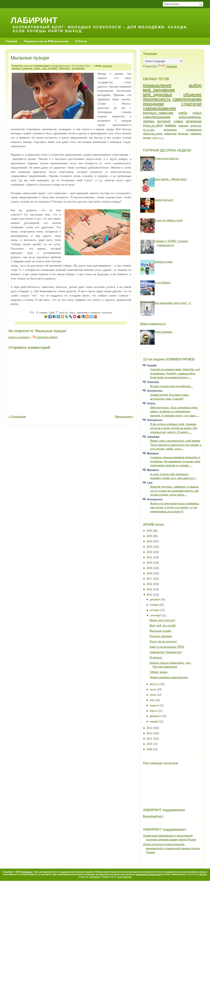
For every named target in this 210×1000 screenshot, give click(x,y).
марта (154, 710)
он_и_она (148, 129)
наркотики (64, 68)
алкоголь (108, 66)
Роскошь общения (161, 636)
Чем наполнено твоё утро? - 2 (172, 302)
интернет (164, 121)
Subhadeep (94, 877)
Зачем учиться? (163, 199)
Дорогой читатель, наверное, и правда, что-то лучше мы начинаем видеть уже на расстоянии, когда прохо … (174, 490)
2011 (149, 738)
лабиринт (196, 133)
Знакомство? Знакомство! (166, 652)
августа (155, 684)
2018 (149, 573)
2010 (149, 744)
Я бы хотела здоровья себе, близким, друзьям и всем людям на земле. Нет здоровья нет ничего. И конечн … (173, 428)
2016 (149, 584)
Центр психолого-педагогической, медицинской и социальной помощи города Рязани (171, 848)
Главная (11, 41)
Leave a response (19, 337)
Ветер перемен (163, 331)
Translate (171, 66)
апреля (154, 705)
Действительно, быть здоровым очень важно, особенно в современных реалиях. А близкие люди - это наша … (174, 411)
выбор (37, 68)
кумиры (170, 125)
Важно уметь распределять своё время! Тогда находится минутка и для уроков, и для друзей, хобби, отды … (176, 444)
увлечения (194, 121)
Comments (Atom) (47, 337)
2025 (149, 536)
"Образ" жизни (158, 672)
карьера (183, 125)
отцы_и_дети (153, 125)
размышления (157, 85)
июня (153, 694)
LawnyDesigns (124, 877)
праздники (153, 103)
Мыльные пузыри (30, 57)
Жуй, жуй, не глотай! (163, 625)
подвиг (147, 137)
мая (152, 700)
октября (155, 610)
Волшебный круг (153, 816)
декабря (155, 599)
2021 (149, 557)
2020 (149, 562)
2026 (149, 530)
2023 (149, 546)
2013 (149, 728)
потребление (78, 68)
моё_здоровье (50, 68)
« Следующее (17, 416)
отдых (197, 113)
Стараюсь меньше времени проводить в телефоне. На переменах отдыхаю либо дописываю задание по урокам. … (175, 461)
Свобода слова (163, 261)
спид (155, 137)
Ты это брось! (162, 282)
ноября (154, 604)
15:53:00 (57, 66)
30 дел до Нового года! (168, 220)
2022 (149, 552)
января (154, 721)
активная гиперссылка (149, 874)
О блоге (81, 41)
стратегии (191, 103)
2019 (149, 568)
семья (178, 121)
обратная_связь (153, 133)
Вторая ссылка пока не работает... (171, 386)
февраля (156, 716)
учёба (182, 113)
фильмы (183, 133)
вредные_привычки (22, 68)
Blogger (203, 874)
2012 (149, 733)
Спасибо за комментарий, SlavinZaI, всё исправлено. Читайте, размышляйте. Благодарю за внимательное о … (175, 373)
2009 (149, 749)
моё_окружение (159, 89)
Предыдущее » (124, 416)
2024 (149, 541)
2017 (149, 578)
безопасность (157, 99)
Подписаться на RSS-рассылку (46, 41)
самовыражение (159, 108)
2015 (149, 589)
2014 (149, 594)
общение (192, 94)
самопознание (187, 99)
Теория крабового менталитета (169, 677)
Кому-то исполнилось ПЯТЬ (167, 646)
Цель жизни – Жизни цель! (170, 179)
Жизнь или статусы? (162, 620)
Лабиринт (34, 20)
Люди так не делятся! (163, 641)
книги (161, 138)
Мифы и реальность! (153, 323)
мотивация (170, 129)
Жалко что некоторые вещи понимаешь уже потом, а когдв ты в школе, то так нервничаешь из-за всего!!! (174, 507)
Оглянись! (156, 657)
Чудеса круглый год (166, 158)
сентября (156, 615)
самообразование (156, 117)
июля (153, 689)
